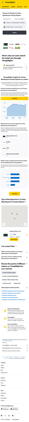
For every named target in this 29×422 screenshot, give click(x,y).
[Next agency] (25, 224)
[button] (2, 2)
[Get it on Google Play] (5, 408)
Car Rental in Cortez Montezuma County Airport (13, 299)
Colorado (23, 356)
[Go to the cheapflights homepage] (11, 2)
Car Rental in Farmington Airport (10, 297)
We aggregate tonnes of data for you (11, 348)
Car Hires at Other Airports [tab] (8, 272)
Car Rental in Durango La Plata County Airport (13, 291)
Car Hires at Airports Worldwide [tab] (10, 276)
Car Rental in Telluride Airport (9, 295)
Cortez (5, 358)
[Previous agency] (3, 224)
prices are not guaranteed (7, 340)
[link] (14, 98)
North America (9, 356)
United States (16, 356)
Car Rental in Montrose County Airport (11, 293)
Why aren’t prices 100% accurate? (11, 351)
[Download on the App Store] (14, 408)
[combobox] (7, 19)
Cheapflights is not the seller (9, 345)
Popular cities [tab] (17, 283)
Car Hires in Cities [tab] (6, 283)
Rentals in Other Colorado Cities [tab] (10, 279)
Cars (3, 356)
